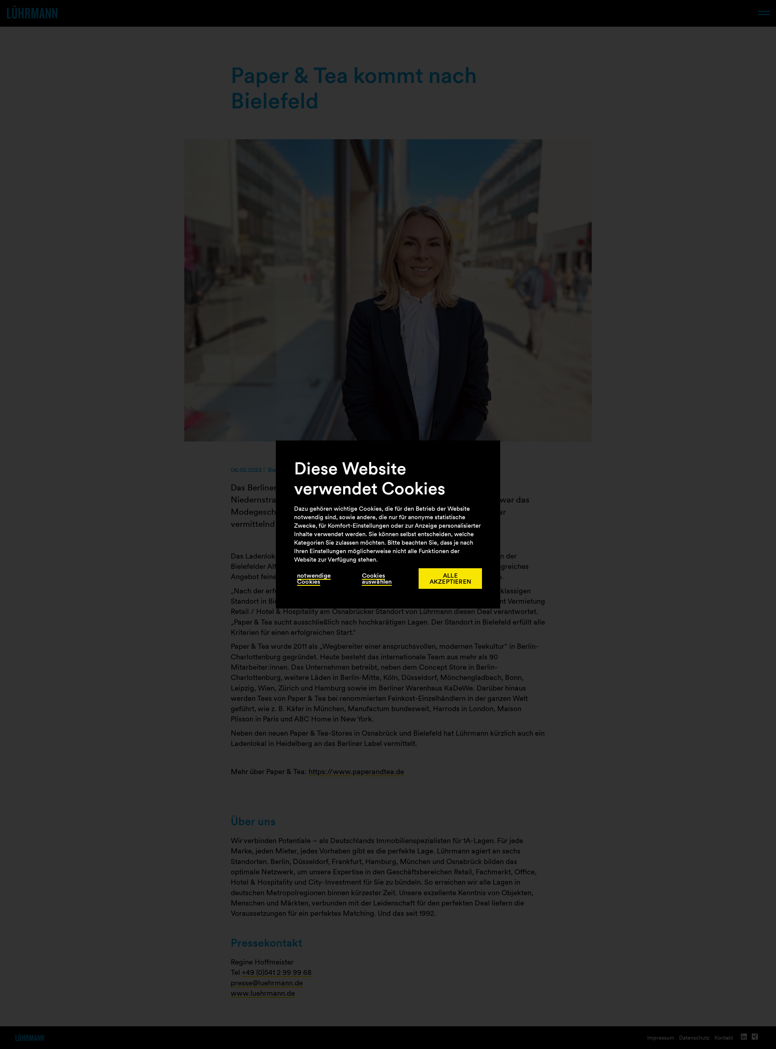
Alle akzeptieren (450, 578)
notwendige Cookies (314, 578)
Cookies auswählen (377, 578)
